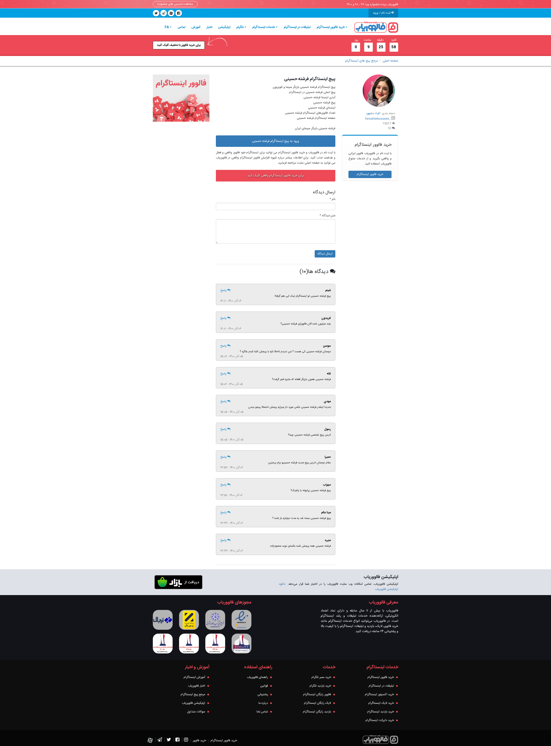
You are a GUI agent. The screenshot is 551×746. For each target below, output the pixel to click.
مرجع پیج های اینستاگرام (361, 61)
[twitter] (156, 13)
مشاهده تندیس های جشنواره (175, 4)
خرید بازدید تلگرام (320, 686)
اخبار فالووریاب (196, 686)
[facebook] (178, 13)
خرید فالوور (199, 740)
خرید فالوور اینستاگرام (331, 27)
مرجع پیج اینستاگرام (193, 694)
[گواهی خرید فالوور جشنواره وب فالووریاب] (241, 643)
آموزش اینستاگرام (194, 677)
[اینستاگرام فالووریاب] (186, 740)
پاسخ (223, 290)
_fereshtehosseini (377, 118)
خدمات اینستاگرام (263, 27)
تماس (181, 27)
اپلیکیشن (224, 27)
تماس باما (262, 711)
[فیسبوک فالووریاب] (177, 740)
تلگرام (240, 27)
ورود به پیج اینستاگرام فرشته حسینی (275, 141)
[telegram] (163, 13)
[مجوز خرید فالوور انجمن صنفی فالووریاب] (215, 620)
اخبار (209, 27)
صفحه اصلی (390, 61)
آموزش (195, 27)
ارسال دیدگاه (325, 253)
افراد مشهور (373, 113)
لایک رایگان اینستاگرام (317, 703)
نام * (332, 199)
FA (167, 27)
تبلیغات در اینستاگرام (297, 27)
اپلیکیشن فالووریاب (193, 703)
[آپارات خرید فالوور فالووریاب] (171, 13)
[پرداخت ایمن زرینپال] (189, 620)
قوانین (264, 686)
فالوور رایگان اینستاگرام (317, 694)
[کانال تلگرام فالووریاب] (159, 740)
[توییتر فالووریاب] (169, 740)
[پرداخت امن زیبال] (163, 620)
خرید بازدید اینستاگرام (380, 711)
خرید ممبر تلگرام (321, 677)
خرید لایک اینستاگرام (381, 703)
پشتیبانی (262, 694)
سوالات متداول (196, 711)
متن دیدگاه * (327, 215)
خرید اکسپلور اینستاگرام (379, 694)
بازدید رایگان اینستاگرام (317, 711)
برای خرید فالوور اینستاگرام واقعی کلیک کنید (275, 175)
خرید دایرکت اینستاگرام (379, 720)
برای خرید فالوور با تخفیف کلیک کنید (179, 45)
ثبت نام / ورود (382, 13)
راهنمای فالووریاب (257, 677)
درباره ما (263, 703)
